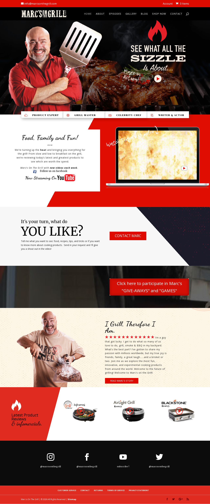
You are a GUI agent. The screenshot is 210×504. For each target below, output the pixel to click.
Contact (176, 14)
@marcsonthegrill (50, 466)
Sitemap (72, 499)
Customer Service (67, 490)
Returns (98, 490)
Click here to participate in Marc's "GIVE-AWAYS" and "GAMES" (149, 287)
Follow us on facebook (53, 171)
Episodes (115, 14)
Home (88, 14)
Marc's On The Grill (30, 499)
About (100, 14)
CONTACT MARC (128, 235)
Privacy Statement (139, 490)
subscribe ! (123, 466)
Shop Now (159, 14)
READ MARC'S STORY (121, 380)
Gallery (131, 14)
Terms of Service (116, 490)
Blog (144, 14)
